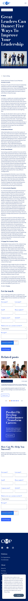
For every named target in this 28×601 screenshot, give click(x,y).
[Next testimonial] (21, 400)
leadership (4, 257)
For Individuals (4, 559)
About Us (3, 568)
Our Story (3, 570)
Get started (10, 435)
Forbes (8, 286)
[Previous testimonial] (6, 400)
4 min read (24, 381)
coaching (20, 86)
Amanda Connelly (5, 82)
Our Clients (4, 573)
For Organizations (5, 557)
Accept (18, 595)
